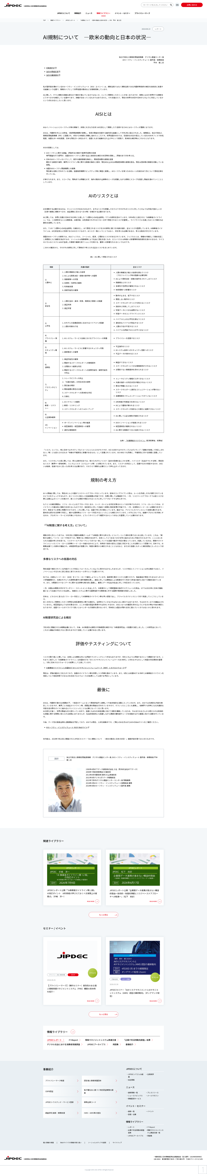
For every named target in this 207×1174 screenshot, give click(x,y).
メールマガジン (153, 1095)
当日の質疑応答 (52, 71)
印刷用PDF (50, 68)
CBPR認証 (49, 1091)
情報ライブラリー (103, 13)
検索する (171, 5)
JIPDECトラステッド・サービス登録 (59, 1102)
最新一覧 (131, 1111)
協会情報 (131, 1080)
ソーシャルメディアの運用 (97, 1142)
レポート (131, 1127)
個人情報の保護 (48, 1142)
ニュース (88, 13)
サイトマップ (117, 1142)
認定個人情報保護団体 (92, 1080)
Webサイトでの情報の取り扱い (71, 1142)
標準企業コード (90, 1102)
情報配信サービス (134, 1098)
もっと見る (103, 914)
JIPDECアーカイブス (96, 1044)
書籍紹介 (129, 1044)
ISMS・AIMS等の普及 (92, 1113)
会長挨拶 (150, 1074)
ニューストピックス (135, 1095)
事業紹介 (77, 13)
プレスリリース (152, 1092)
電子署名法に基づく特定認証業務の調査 (98, 1091)
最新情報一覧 (133, 1092)
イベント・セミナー (122, 13)
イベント (150, 1111)
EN (177, 5)
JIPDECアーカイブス (135, 1136)
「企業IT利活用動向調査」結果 (136, 1039)
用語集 (115, 1044)
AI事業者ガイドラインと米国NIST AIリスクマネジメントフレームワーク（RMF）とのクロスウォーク (85, 667)
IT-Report (73, 1039)
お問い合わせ (192, 5)
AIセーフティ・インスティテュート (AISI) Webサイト (66, 727)
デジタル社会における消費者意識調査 (63, 1044)
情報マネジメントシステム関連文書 (100, 1039)
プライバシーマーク (142, 13)
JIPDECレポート (54, 1039)
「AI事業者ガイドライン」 (135, 440)
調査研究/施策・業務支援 (55, 1113)
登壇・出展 (132, 1114)
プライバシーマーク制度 (54, 1080)
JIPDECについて (63, 13)
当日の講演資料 (52, 75)
